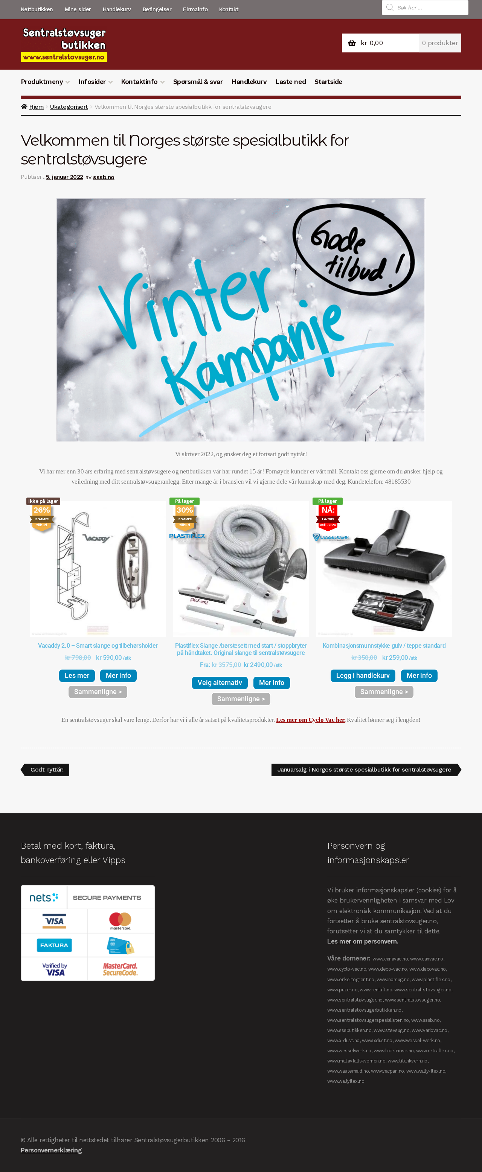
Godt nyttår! (46, 768)
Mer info (118, 675)
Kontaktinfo (139, 81)
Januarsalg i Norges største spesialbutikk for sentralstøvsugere (364, 768)
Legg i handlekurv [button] (363, 675)
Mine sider (78, 9)
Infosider (92, 81)
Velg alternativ (220, 682)
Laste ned (290, 81)
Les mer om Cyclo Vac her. (310, 719)
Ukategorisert (69, 106)
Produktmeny (42, 81)
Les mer (77, 675)
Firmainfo (195, 9)
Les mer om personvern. (362, 941)
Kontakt (228, 9)
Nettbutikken (37, 9)
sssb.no (103, 177)
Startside (328, 81)
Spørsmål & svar (198, 81)
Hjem (36, 106)
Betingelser (157, 9)
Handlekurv (117, 9)
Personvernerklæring (51, 1150)
